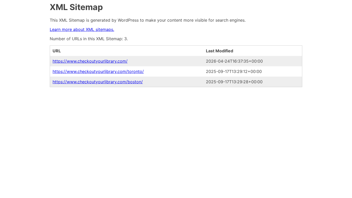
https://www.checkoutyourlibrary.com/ (90, 61)
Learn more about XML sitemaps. (82, 29)
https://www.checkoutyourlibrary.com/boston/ (98, 81)
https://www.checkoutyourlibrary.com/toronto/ (98, 71)
